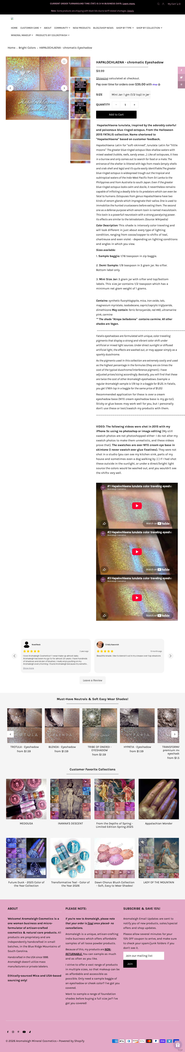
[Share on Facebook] (181, 70)
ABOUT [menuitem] (47, 27)
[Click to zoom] (64, 61)
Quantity (103, 104)
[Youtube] (24, 1032)
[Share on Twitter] (181, 77)
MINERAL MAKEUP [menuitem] (21, 35)
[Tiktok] (30, 1032)
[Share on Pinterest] (181, 84)
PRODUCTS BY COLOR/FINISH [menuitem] (51, 35)
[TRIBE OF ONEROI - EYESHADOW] (99, 725)
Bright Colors (27, 47)
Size (99, 94)
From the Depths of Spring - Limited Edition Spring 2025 (114, 825)
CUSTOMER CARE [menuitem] (29, 27)
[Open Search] (158, 3)
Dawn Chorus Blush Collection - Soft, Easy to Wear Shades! (114, 884)
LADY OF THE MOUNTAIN (158, 882)
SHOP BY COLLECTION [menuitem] (148, 27)
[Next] (64, 88)
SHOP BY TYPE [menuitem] (124, 27)
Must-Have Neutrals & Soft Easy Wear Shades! (92, 699)
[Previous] (10, 88)
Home (11, 47)
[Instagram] (13, 1032)
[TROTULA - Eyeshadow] (24, 725)
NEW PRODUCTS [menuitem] (81, 27)
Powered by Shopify (71, 1041)
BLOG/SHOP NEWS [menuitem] (103, 27)
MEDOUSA (26, 823)
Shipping (102, 78)
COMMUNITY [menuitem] (61, 27)
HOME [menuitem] (14, 27)
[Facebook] (7, 1032)
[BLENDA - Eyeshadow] (62, 725)
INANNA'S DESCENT (70, 823)
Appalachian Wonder (158, 823)
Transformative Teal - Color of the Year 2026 (70, 884)
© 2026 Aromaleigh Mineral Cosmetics (31, 1041)
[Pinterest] (18, 1032)
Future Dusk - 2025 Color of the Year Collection (26, 884)
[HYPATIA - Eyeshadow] (137, 725)
